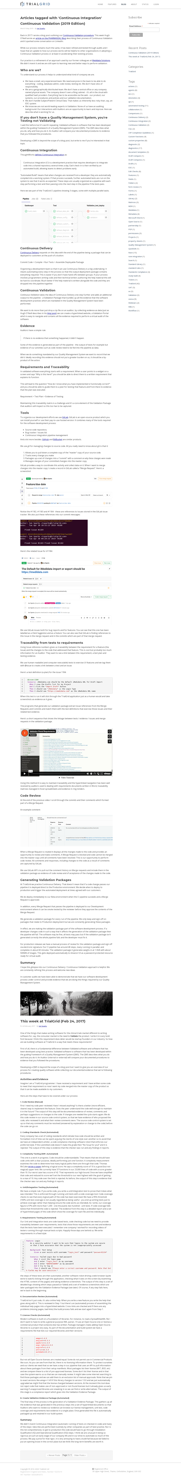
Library (131, 198)
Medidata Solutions (101, 60)
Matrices (132, 202)
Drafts (131, 163)
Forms (131, 190)
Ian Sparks (41, 28)
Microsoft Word (135, 218)
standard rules (134, 268)
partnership (133, 225)
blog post (51, 313)
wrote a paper (34, 1166)
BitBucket (57, 439)
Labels (131, 194)
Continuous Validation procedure (78, 35)
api (129, 101)
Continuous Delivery (29, 252)
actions (131, 86)
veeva (131, 299)
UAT (130, 287)
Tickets (131, 279)
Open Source (133, 221)
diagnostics (133, 148)
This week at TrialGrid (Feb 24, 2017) (52, 1021)
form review (133, 187)
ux (129, 291)
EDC (130, 167)
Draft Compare (134, 156)
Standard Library (135, 264)
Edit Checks (133, 171)
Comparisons (134, 113)
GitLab (65, 417)
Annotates (132, 98)
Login (156, 4)
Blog (123, 4)
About (134, 4)
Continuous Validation (137, 125)
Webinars (132, 303)
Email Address (136, 26)
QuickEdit (132, 248)
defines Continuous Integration (49, 154)
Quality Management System (140, 245)
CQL (130, 129)
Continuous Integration (138, 121)
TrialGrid (132, 71)
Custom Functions (135, 136)
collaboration (133, 109)
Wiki (130, 307)
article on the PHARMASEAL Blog (51, 38)
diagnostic (132, 144)
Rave (130, 252)
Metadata (132, 214)
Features (112, 4)
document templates (137, 152)
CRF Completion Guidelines (139, 132)
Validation (132, 295)
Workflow (132, 310)
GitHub (45, 439)
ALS (130, 94)
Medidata (132, 210)
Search (131, 260)
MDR (130, 206)
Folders (131, 183)
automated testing (136, 105)
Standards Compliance (137, 272)
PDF (130, 229)
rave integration (135, 256)
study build (133, 275)
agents (131, 90)
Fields (130, 179)
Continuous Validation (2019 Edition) (52, 23)
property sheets (135, 241)
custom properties (136, 140)
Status (145, 4)
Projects (132, 237)
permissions (133, 233)
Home (100, 4)
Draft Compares (135, 160)
